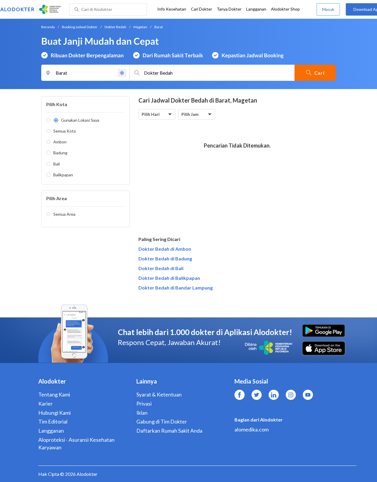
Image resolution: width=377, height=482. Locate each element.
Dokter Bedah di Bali (160, 268)
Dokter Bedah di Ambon (164, 249)
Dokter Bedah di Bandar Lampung (175, 287)
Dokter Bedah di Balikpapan (169, 278)
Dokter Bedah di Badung (165, 258)
